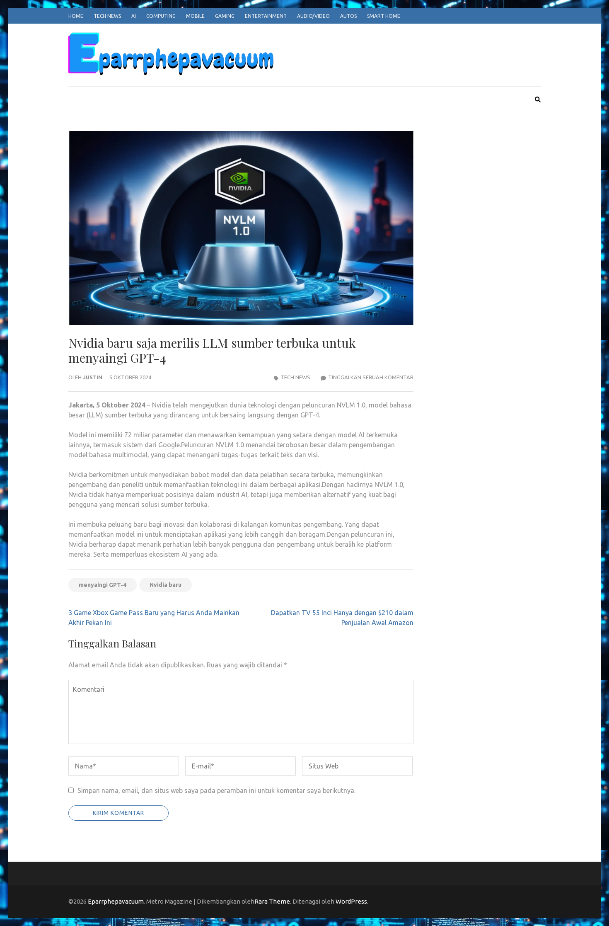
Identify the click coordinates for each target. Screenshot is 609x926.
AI (133, 16)
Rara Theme (272, 901)
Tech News (107, 16)
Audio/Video (313, 16)
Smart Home (383, 16)
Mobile (195, 16)
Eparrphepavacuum (116, 901)
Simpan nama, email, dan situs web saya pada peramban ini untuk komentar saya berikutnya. (216, 790)
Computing (161, 16)
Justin (92, 377)
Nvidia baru (165, 585)
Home (75, 16)
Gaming (224, 16)
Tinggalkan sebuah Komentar (370, 377)
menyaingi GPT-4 (102, 585)
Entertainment (266, 16)
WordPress (351, 901)
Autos (348, 16)
